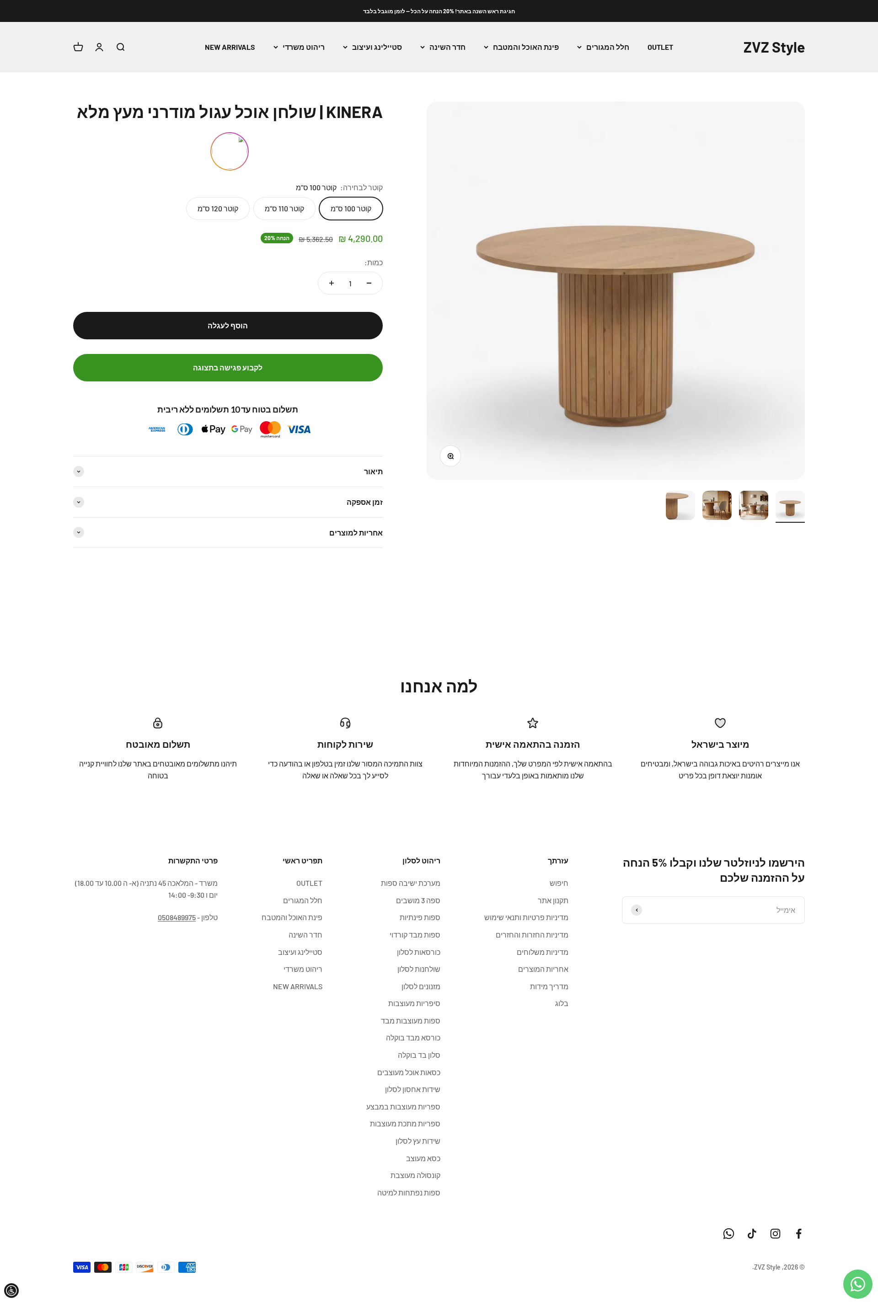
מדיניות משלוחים (542, 952)
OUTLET (660, 47)
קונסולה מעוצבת (415, 1175)
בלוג (561, 1003)
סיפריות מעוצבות (414, 1003)
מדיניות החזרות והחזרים (532, 934)
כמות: (373, 262)
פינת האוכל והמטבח (526, 47)
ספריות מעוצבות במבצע (403, 1106)
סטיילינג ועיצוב (377, 47)
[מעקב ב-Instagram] (775, 1233)
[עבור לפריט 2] (753, 507)
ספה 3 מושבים (418, 900)
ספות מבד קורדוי (415, 934)
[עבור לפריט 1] (790, 507)
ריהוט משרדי (304, 47)
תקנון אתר (553, 900)
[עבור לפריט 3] (717, 507)
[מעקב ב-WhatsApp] (729, 1233)
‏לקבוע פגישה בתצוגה (227, 367)
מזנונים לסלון (421, 986)
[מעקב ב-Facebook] (798, 1233)
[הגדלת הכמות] (331, 283)
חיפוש (559, 883)
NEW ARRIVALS (230, 47)
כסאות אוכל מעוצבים (408, 1072)
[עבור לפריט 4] (680, 507)
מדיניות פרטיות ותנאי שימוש (526, 917)
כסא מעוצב (423, 1158)
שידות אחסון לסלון (412, 1089)
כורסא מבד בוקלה (413, 1037)
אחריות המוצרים (543, 968)
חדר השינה (447, 47)
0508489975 (177, 917)
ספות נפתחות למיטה (408, 1192)
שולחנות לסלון (418, 968)
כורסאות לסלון (418, 952)
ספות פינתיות (420, 917)
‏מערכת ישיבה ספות (410, 883)
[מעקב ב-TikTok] (752, 1233)
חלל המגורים (607, 47)
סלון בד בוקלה (419, 1054)
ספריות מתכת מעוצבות (405, 1123)
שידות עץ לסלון (418, 1140)
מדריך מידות (549, 986)
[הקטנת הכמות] (369, 283)
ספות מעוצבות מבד (410, 1020)
